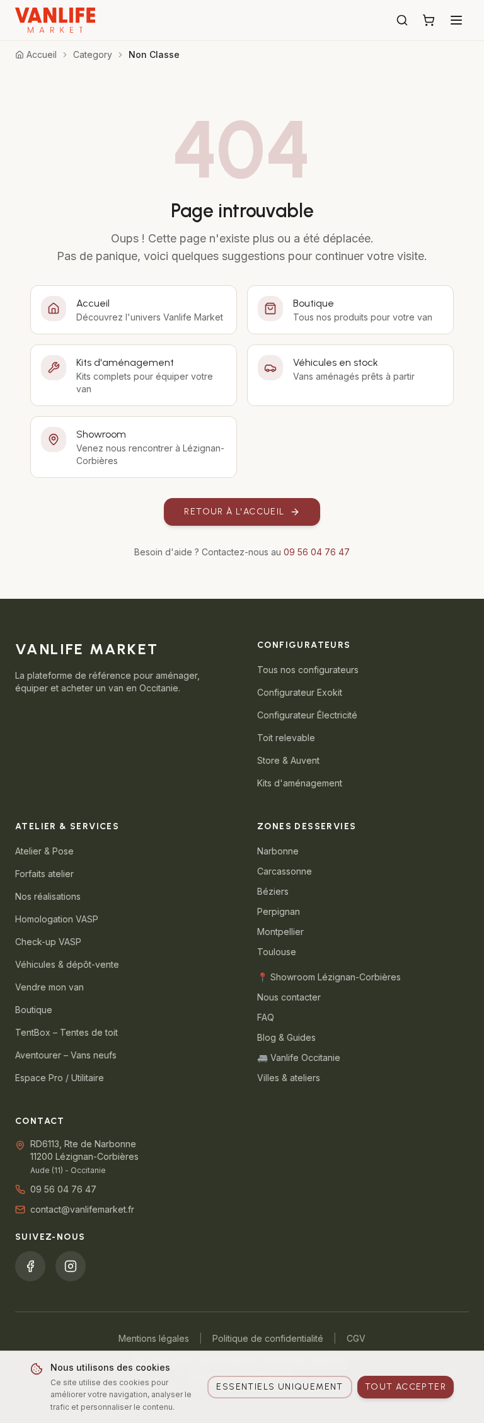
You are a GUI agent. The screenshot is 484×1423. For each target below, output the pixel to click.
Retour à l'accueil (234, 511)
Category (92, 54)
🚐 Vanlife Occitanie (298, 1057)
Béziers (273, 891)
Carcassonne (284, 871)
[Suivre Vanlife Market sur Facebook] (30, 1266)
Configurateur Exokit (299, 692)
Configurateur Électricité (307, 715)
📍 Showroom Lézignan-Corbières (329, 977)
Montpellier (280, 931)
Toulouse (276, 951)
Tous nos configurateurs (308, 669)
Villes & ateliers (288, 1077)
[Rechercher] (402, 20)
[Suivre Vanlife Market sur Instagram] (70, 1266)
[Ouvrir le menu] (456, 20)
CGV (356, 1338)
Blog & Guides (286, 1037)
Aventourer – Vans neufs (66, 1055)
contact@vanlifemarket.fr (82, 1209)
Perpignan (278, 911)
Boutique (33, 1009)
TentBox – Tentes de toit (66, 1032)
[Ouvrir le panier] (428, 20)
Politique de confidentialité (267, 1338)
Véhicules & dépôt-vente (67, 964)
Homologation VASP (56, 919)
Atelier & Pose (44, 851)
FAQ (265, 1017)
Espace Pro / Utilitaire (59, 1077)
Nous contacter (289, 997)
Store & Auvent (288, 760)
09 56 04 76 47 (317, 552)
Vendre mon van (49, 987)
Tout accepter (405, 1386)
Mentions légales (153, 1338)
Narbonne (278, 851)
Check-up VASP (48, 941)
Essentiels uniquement (279, 1386)
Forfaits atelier (44, 873)
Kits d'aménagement (299, 783)
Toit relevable (286, 737)
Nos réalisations (48, 896)
